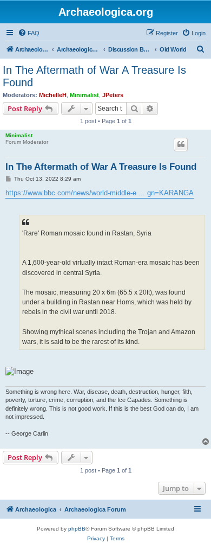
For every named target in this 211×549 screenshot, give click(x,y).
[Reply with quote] (181, 144)
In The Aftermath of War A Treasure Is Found (94, 76)
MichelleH (53, 95)
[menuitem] (28, 33)
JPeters (112, 95)
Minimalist (84, 95)
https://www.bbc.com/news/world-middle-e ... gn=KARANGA (99, 193)
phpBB (76, 529)
